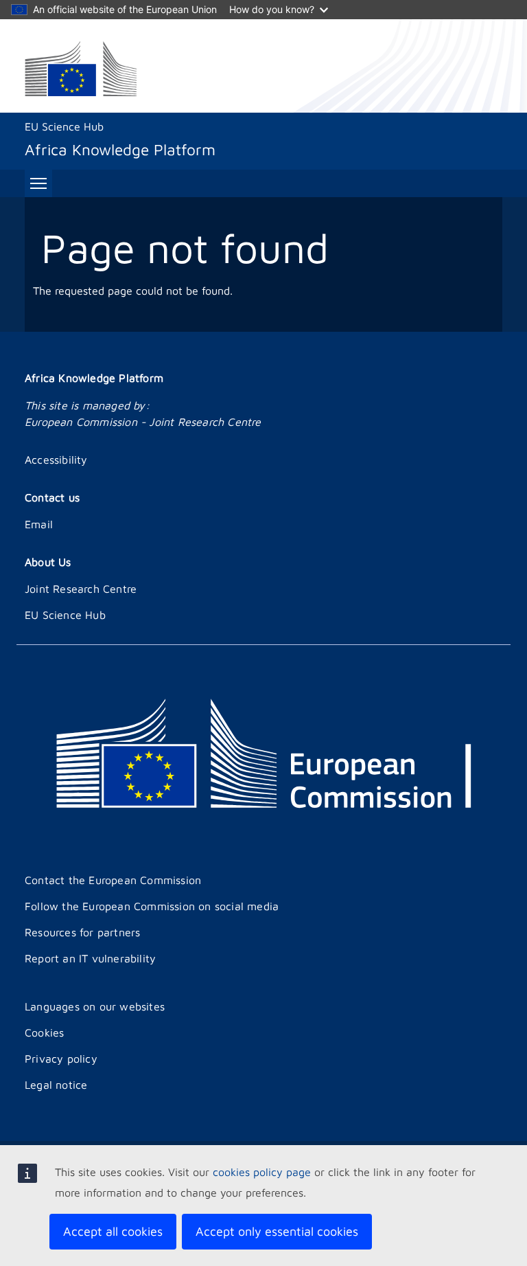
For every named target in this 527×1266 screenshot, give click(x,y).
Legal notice (56, 1084)
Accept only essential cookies (277, 1231)
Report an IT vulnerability (90, 958)
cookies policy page (262, 1172)
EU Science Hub (64, 126)
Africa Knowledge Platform (94, 378)
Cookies (44, 1032)
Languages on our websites (95, 1006)
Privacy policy (61, 1058)
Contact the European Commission (113, 880)
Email (39, 524)
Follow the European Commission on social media (152, 906)
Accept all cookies (113, 1231)
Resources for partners (82, 932)
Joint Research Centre (81, 589)
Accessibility (56, 459)
